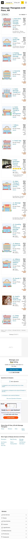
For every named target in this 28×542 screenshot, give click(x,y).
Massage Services (16, 330)
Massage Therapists (17, 25)
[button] (26, 2)
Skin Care (3, 445)
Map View (6, 14)
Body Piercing (13, 439)
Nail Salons (21, 443)
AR (5, 330)
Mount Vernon (23, 429)
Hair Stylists (4, 442)
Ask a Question (15, 381)
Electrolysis (3, 439)
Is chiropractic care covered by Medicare (10, 395)
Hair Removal (22, 442)
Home (2, 330)
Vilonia (2, 428)
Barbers (3, 443)
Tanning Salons (13, 443)
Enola (16, 428)
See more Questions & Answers (14, 398)
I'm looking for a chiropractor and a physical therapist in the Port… (14, 391)
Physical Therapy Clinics (18, 166)
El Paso (9, 330)
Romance (10, 428)
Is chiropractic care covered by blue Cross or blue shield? (12, 386)
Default (23, 14)
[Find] (22, 2)
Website (14, 27)
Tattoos (12, 442)
